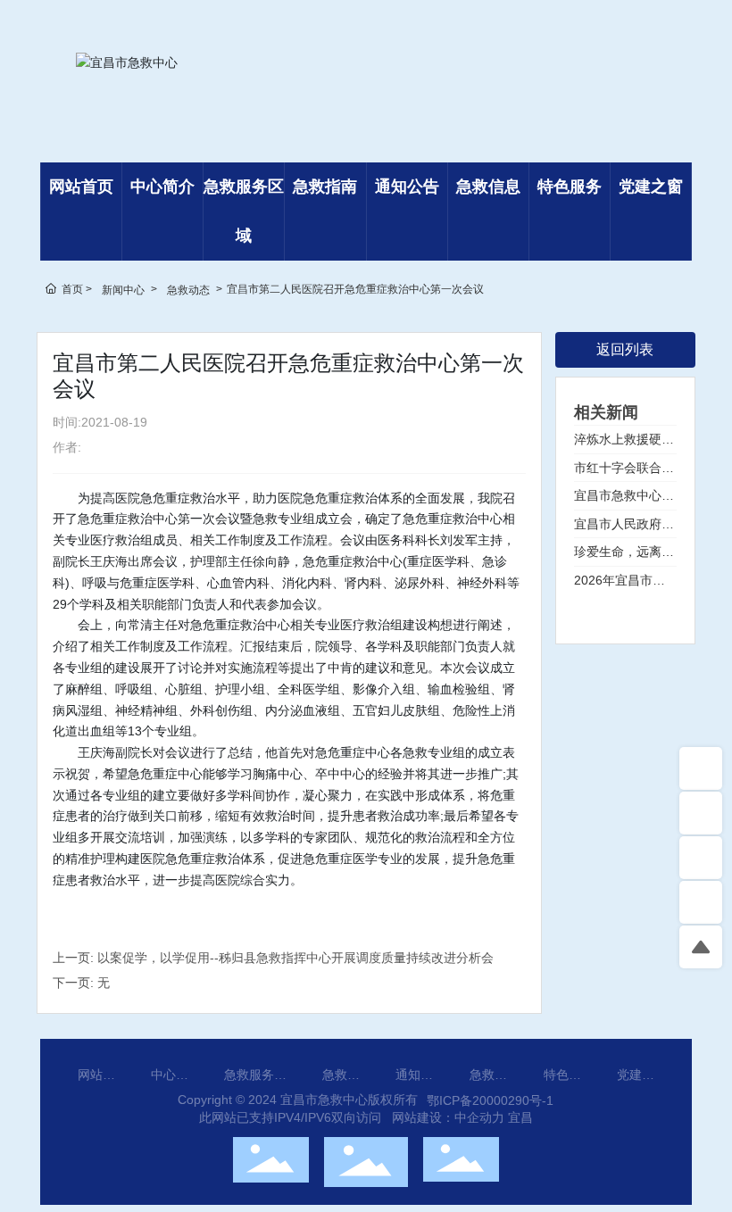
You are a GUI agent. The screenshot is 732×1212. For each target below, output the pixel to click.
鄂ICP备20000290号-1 (490, 1100)
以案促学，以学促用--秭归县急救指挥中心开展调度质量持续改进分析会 (295, 958)
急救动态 (188, 290)
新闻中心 (123, 290)
